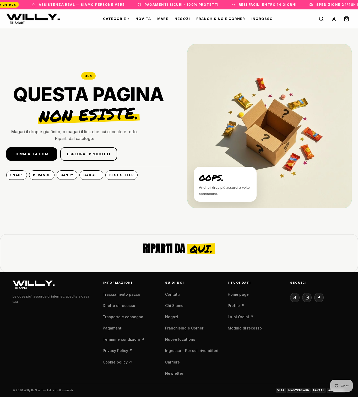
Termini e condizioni (123, 339)
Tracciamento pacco (121, 294)
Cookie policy (117, 362)
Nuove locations (180, 339)
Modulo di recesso (245, 328)
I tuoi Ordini (240, 317)
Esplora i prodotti (89, 154)
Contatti (172, 294)
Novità (143, 18)
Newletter (174, 373)
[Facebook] (319, 297)
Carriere (172, 362)
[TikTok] (295, 297)
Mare (162, 18)
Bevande (42, 175)
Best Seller (121, 175)
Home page (238, 294)
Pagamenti (112, 328)
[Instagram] (307, 297)
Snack (16, 175)
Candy (67, 175)
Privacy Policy (118, 350)
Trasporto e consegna (123, 317)
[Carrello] (346, 19)
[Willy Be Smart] (33, 19)
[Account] (334, 19)
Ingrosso (262, 18)
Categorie (116, 18)
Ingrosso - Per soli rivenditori (191, 350)
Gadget (91, 175)
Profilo (236, 305)
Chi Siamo (174, 305)
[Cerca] (321, 19)
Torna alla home (32, 154)
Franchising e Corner (220, 18)
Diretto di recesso (119, 305)
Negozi (182, 18)
